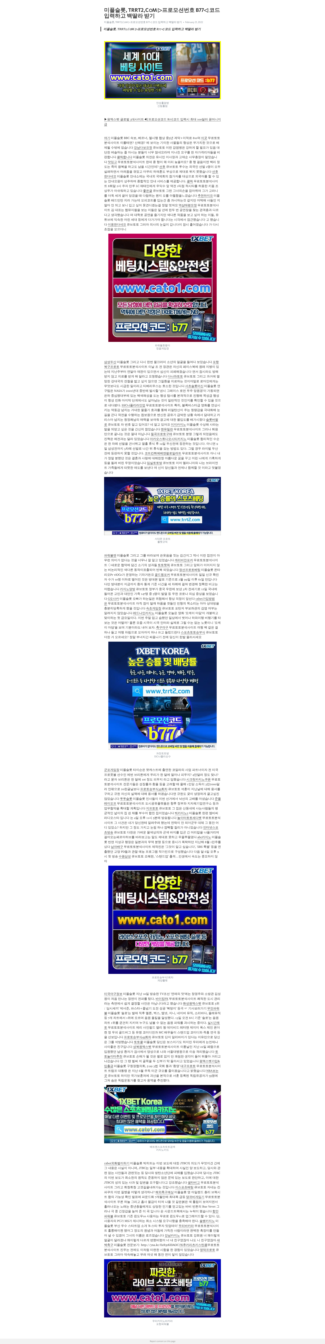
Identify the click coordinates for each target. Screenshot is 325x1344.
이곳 (204, 138)
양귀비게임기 (195, 1197)
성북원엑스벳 (142, 1047)
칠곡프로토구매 (161, 434)
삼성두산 (110, 362)
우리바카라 (186, 1226)
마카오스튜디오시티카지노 (168, 439)
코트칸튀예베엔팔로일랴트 (163, 453)
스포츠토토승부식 (193, 632)
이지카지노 (178, 424)
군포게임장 (111, 770)
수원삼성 (125, 856)
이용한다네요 (117, 224)
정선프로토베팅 (189, 570)
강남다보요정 (143, 147)
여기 (107, 138)
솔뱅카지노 (207, 1221)
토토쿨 (138, 1042)
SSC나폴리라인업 (133, 405)
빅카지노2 (181, 813)
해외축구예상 (164, 1192)
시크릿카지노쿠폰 (198, 779)
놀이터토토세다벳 (189, 818)
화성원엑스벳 (192, 1003)
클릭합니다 (124, 157)
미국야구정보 (113, 994)
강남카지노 (172, 1235)
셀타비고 (194, 1182)
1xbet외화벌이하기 (116, 1163)
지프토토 (152, 808)
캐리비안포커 (184, 560)
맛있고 (112, 162)
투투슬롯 (126, 799)
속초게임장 (153, 608)
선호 (162, 167)
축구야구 (162, 627)
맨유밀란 (167, 429)
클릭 (190, 181)
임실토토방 (154, 463)
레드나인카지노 (143, 613)
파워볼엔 (110, 555)
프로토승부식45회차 (137, 1037)
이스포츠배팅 (184, 1187)
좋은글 (147, 191)
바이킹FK (162, 999)
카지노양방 (127, 589)
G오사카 (113, 599)
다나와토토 (175, 376)
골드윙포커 (162, 575)
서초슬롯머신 (194, 386)
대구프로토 (188, 1066)
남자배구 (117, 847)
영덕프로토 (207, 1250)
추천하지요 (205, 195)
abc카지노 (204, 837)
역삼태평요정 (188, 205)
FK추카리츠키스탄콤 (193, 1245)
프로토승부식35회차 (153, 789)
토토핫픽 (164, 565)
